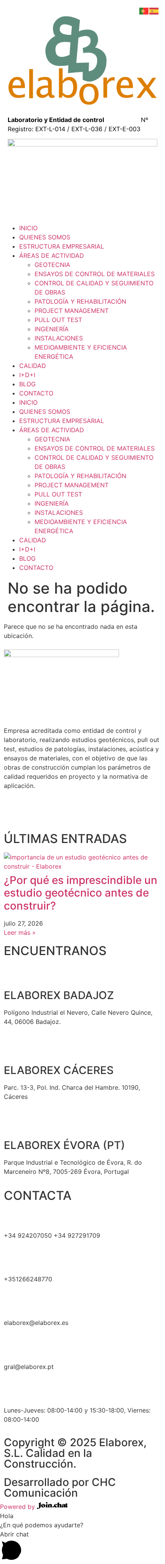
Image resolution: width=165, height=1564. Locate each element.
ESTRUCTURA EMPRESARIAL (61, 246)
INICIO (28, 228)
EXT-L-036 (86, 129)
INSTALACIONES (59, 338)
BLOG (27, 384)
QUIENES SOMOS (44, 237)
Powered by (18, 1506)
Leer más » (20, 932)
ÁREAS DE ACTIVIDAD (51, 255)
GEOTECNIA (52, 265)
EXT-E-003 (124, 129)
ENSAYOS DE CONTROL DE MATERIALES (95, 274)
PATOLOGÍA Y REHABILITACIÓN (80, 301)
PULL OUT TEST (58, 320)
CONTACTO (36, 393)
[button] (82, 1547)
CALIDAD (32, 365)
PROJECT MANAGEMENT (72, 310)
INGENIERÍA (52, 329)
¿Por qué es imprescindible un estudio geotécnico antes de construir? (80, 893)
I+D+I (27, 375)
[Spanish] (154, 10)
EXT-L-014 (50, 129)
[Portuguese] (144, 10)
